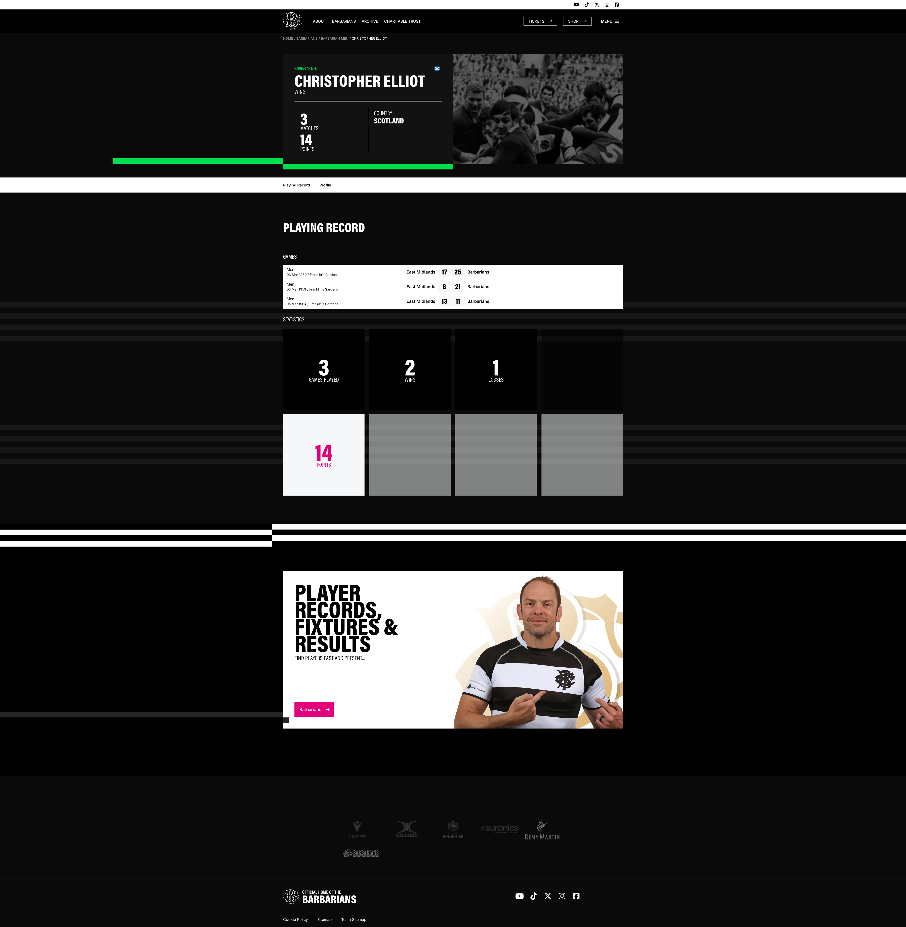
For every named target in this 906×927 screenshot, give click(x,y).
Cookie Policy (295, 919)
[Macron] (360, 828)
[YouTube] (576, 5)
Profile (325, 185)
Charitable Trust (402, 21)
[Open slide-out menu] (610, 21)
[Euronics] (499, 828)
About (319, 21)
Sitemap (324, 919)
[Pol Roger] (453, 828)
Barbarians (344, 21)
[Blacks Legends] (360, 853)
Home (288, 38)
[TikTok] (587, 5)
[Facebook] (617, 5)
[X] (597, 5)
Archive (370, 21)
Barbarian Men (334, 38)
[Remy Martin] (545, 828)
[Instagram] (607, 5)
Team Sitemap (353, 919)
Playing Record (296, 185)
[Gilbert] (407, 828)
